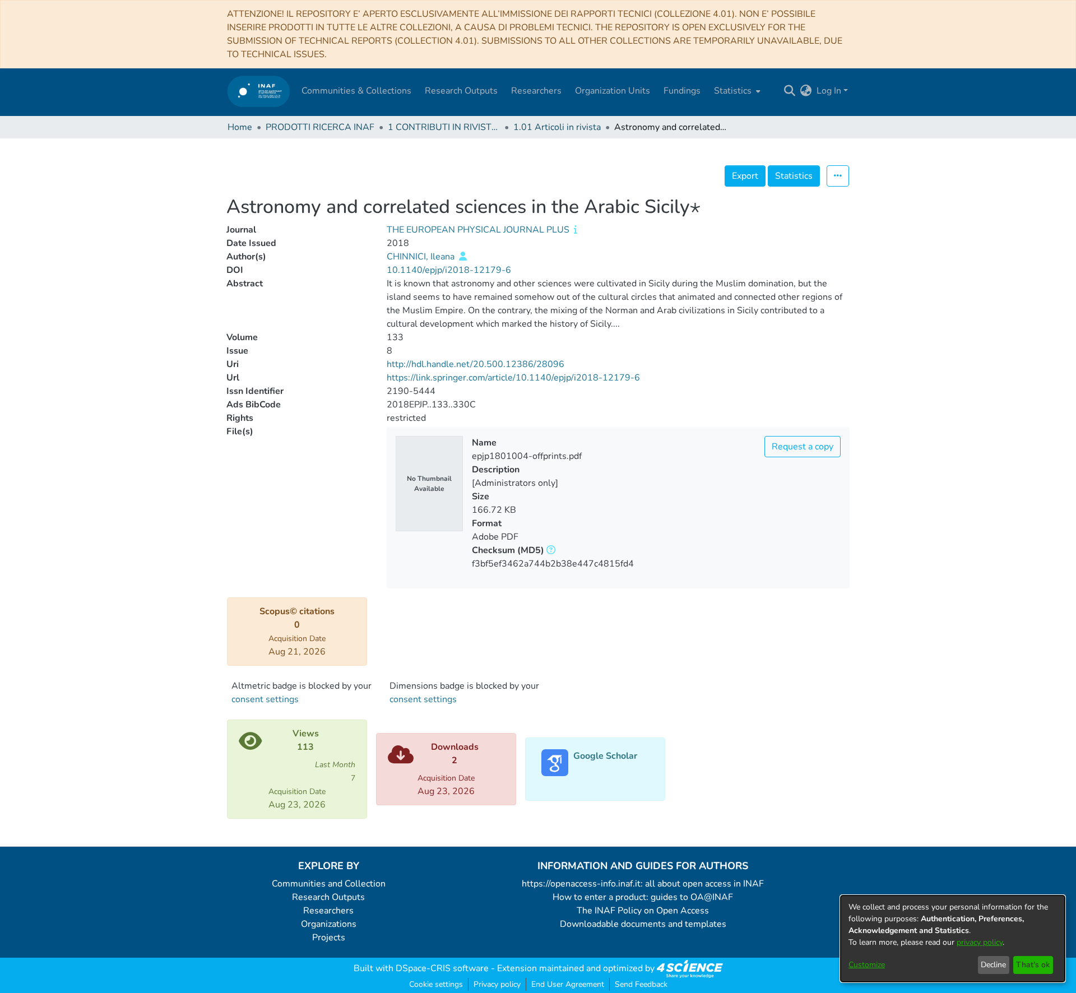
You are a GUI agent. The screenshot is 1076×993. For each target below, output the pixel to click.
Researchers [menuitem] (536, 91)
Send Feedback (641, 984)
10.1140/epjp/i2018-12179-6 (449, 270)
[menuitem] (736, 90)
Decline (993, 964)
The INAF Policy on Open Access (643, 910)
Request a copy (802, 446)
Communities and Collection (329, 884)
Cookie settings (436, 984)
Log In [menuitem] (829, 91)
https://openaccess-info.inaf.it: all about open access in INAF (643, 884)
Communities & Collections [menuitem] (356, 91)
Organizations (328, 924)
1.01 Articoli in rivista (557, 127)
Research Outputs (328, 897)
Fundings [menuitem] (682, 91)
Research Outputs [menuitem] (461, 91)
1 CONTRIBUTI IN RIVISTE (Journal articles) (444, 127)
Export (745, 176)
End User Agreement (567, 984)
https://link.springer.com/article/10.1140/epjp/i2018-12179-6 (513, 378)
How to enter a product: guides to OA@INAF (643, 897)
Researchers (328, 910)
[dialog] (953, 938)
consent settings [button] (265, 699)
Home (240, 127)
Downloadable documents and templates (643, 924)
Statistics (794, 176)
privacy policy (980, 942)
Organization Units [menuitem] (612, 91)
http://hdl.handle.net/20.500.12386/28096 (475, 364)
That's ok (1033, 964)
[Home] (258, 91)
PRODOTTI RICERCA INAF (320, 127)
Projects (328, 937)
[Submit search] (790, 91)
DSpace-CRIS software (442, 968)
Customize (866, 964)
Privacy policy (497, 984)
